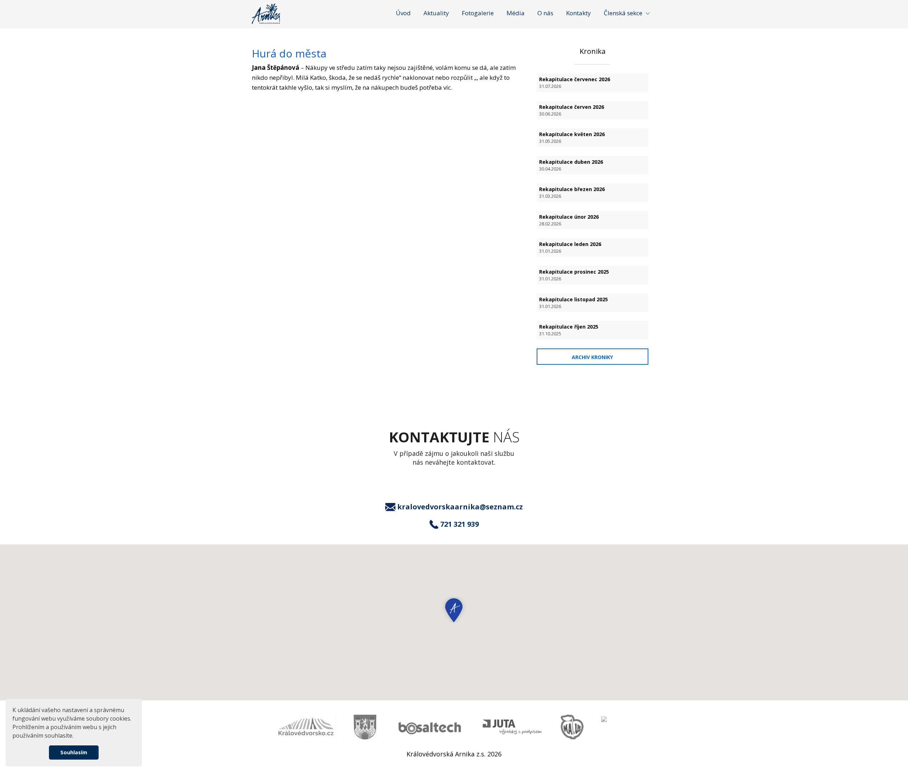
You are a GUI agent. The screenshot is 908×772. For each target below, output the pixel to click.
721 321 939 (459, 524)
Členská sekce (623, 13)
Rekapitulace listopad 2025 (573, 302)
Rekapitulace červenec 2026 (574, 82)
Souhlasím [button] (73, 752)
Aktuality (436, 13)
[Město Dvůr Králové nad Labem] (365, 727)
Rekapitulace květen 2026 (572, 137)
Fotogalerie (478, 13)
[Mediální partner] (306, 727)
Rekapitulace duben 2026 (571, 165)
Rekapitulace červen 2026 (571, 110)
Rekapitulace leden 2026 (570, 247)
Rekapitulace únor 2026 (569, 220)
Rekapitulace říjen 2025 (568, 330)
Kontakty (578, 13)
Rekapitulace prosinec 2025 (574, 275)
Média (515, 13)
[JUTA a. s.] (513, 727)
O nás (545, 13)
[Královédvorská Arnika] (266, 14)
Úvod (403, 13)
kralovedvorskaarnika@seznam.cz (460, 507)
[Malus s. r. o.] (572, 727)
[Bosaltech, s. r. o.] (429, 727)
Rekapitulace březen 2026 (572, 192)
